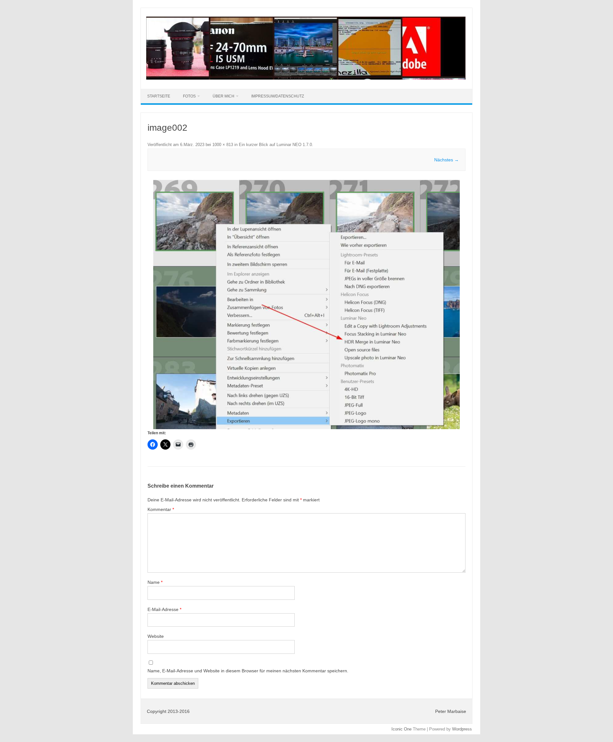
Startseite (158, 96)
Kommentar (161, 509)
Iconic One (401, 729)
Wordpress (462, 729)
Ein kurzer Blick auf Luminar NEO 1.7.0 (275, 144)
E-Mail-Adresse (164, 609)
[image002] (306, 304)
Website (156, 636)
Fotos (189, 96)
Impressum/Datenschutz (277, 96)
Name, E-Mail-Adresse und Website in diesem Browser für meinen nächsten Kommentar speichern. (248, 670)
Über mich (223, 96)
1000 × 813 (222, 144)
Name (155, 582)
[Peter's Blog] (305, 78)
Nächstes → (446, 159)
